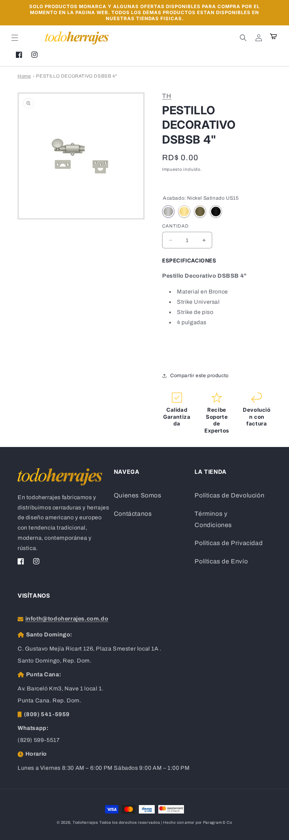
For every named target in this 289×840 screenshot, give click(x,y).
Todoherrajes (85, 822)
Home (24, 76)
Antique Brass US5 (200, 211)
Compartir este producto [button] (199, 375)
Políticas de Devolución (229, 495)
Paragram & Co (217, 822)
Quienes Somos (137, 495)
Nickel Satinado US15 (168, 211)
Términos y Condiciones (213, 519)
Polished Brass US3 (184, 211)
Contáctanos (133, 513)
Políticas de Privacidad (229, 543)
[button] (15, 38)
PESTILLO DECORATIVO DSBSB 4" (76, 76)
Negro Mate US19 (216, 211)
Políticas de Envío (221, 561)
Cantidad (175, 226)
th (167, 95)
